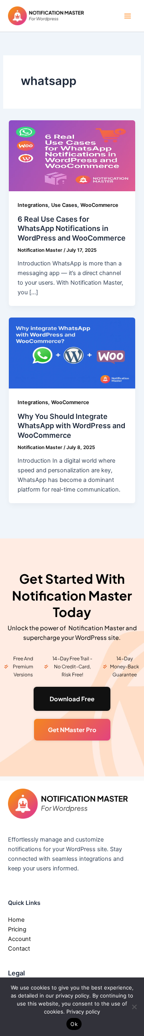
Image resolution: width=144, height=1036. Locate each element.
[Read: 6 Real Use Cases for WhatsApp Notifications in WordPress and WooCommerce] (72, 155)
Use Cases (64, 205)
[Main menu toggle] (127, 16)
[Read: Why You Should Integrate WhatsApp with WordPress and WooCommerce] (72, 352)
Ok (74, 1024)
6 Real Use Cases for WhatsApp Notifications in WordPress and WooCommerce (72, 228)
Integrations (33, 205)
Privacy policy (83, 1011)
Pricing (17, 929)
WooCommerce (99, 205)
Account (19, 939)
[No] (134, 1007)
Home (16, 919)
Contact (19, 948)
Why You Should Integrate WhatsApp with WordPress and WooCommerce (71, 425)
